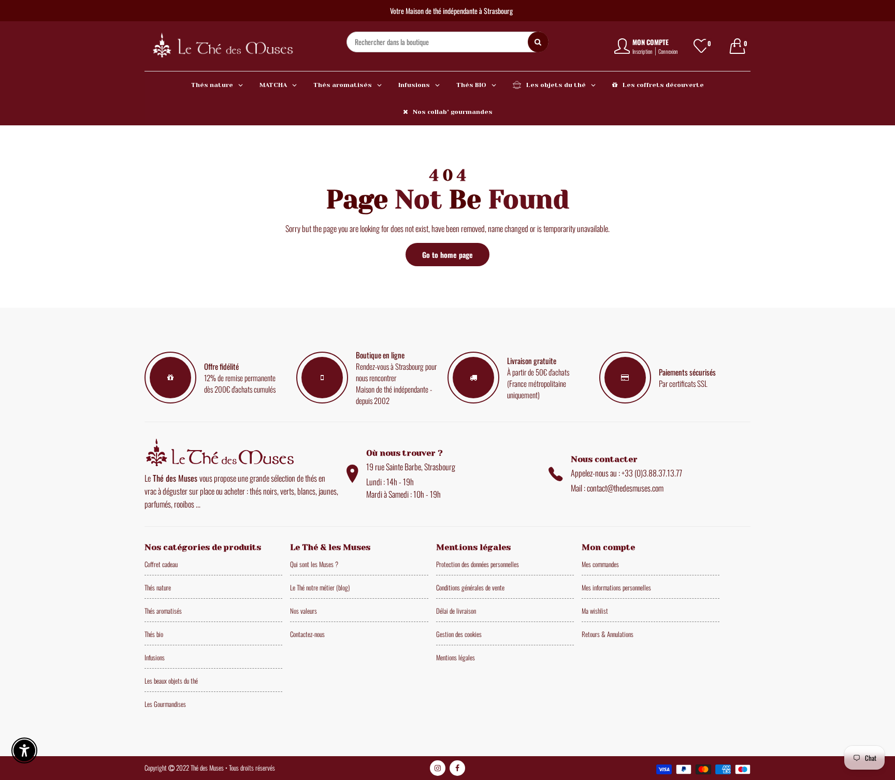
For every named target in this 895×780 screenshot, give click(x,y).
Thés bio (154, 634)
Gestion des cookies (459, 634)
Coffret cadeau (161, 564)
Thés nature (158, 587)
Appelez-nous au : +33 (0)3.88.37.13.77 (626, 473)
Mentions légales (455, 657)
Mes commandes (600, 564)
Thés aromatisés (163, 610)
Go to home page (447, 254)
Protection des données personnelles (477, 564)
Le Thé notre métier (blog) (320, 587)
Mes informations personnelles (616, 587)
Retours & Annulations (607, 634)
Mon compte (650, 42)
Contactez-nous (307, 634)
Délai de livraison (456, 610)
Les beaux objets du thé (171, 680)
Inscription (642, 51)
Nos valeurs (303, 610)
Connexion (668, 51)
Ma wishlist (595, 610)
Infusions (155, 657)
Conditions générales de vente (470, 587)
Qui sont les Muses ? (314, 564)
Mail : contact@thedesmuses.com (617, 488)
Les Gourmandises (165, 704)
